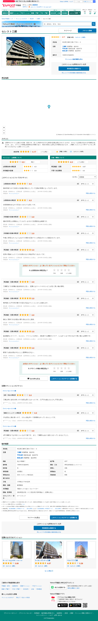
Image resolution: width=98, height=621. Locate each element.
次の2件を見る (35, 379)
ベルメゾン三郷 (72, 560)
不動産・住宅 (6, 586)
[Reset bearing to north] (4, 133)
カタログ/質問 (74, 13)
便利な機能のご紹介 (74, 588)
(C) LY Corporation (78, 134)
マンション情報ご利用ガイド (83, 613)
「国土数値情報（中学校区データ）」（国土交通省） (49, 508)
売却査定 (64, 13)
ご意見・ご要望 (68, 613)
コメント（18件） (75, 566)
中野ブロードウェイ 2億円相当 (88, 1)
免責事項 (59, 613)
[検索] (94, 1)
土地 (58, 13)
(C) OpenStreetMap (68, 134)
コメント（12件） (80, 37)
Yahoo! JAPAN (64, 1)
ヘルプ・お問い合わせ (55, 615)
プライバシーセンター (25, 613)
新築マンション (14, 13)
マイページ (68, 30)
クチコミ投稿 (87, 30)
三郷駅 (64, 46)
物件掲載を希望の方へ (48, 613)
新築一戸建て (35, 13)
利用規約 (37, 613)
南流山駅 (65, 51)
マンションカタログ (8, 597)
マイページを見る (34, 517)
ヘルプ (71, 1)
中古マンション (25, 13)
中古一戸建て (45, 13)
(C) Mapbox (59, 134)
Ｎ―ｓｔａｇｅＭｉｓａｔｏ (12, 560)
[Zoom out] (4, 130)
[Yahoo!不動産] (12, 4)
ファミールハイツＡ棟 (9, 391)
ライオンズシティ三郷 (42, 560)
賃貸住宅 (5, 13)
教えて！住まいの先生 (23, 597)
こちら (23, 504)
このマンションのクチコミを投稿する (64, 379)
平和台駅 (65, 48)
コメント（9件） (10, 566)
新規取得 (35, 5)
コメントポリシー (41, 615)
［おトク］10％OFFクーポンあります (40, 7)
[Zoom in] (4, 127)
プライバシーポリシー (10, 613)
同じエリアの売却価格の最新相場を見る (74, 73)
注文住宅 (53, 13)
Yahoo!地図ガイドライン (89, 134)
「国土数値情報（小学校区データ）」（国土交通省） (20, 508)
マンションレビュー (14, 193)
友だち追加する (60, 587)
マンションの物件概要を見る (74, 59)
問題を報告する (90, 193)
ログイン (25, 7)
